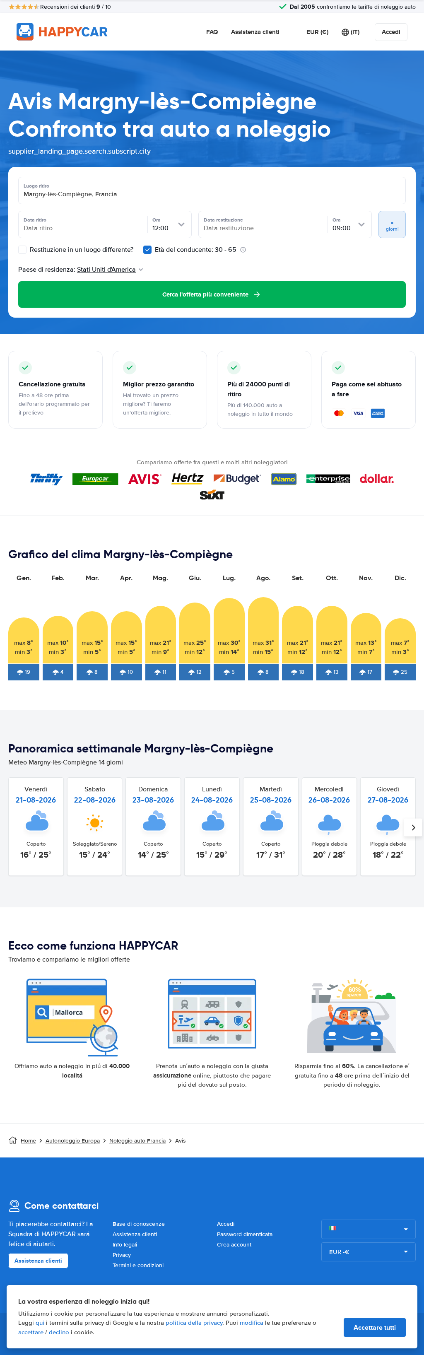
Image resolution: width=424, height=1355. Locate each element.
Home (28, 1140)
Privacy (122, 1255)
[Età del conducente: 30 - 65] (147, 250)
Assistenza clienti (255, 31)
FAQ (212, 31)
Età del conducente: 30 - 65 (195, 250)
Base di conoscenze (139, 1223)
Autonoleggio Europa (73, 1140)
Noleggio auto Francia (137, 1140)
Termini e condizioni (138, 1265)
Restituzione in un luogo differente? (81, 250)
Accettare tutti (375, 1327)
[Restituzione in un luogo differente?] (22, 250)
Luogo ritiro (36, 186)
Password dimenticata (244, 1234)
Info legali (125, 1244)
